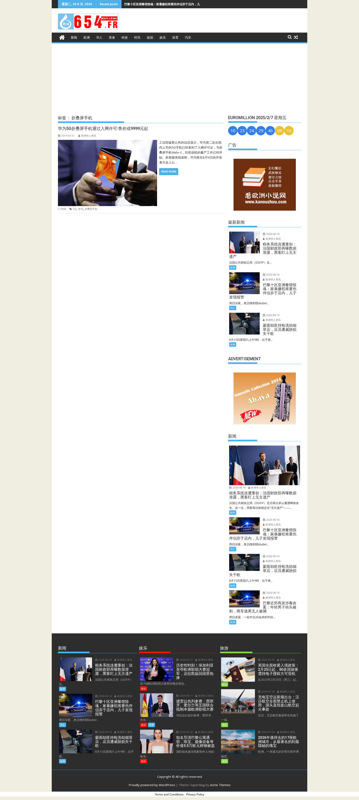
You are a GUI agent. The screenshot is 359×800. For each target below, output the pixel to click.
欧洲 (87, 37)
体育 (175, 37)
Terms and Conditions (169, 794)
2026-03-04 (186, 732)
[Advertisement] (179, 75)
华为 (80, 209)
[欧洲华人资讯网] (62, 37)
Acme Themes (220, 785)
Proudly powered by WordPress (152, 785)
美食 (112, 37)
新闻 (74, 37)
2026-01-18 (268, 691)
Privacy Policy (195, 794)
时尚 (137, 37)
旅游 (150, 37)
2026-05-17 (186, 660)
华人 (99, 37)
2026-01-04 (268, 732)
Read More (168, 171)
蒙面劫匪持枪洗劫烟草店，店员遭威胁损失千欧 (154, 4)
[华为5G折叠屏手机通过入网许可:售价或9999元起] (107, 142)
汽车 (188, 37)
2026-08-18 (272, 234)
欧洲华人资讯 (88, 135)
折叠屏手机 (91, 209)
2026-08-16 (272, 315)
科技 (125, 37)
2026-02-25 (268, 660)
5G (74, 209)
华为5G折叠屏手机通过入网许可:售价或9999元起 (103, 128)
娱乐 (163, 37)
